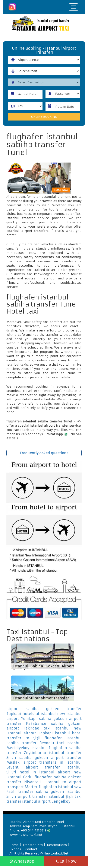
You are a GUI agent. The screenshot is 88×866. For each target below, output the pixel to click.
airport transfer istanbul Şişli (45, 796)
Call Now (67, 861)
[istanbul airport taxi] (44, 24)
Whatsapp (23, 861)
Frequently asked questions (44, 453)
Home (14, 845)
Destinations (57, 845)
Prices (16, 849)
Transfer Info (33, 845)
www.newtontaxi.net (25, 835)
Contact (31, 849)
